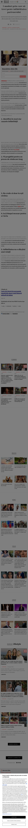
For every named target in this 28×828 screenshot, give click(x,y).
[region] (14, 800)
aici (21, 794)
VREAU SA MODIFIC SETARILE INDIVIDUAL (14, 820)
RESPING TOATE (14, 824)
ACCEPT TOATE (14, 817)
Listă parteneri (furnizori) (6, 814)
